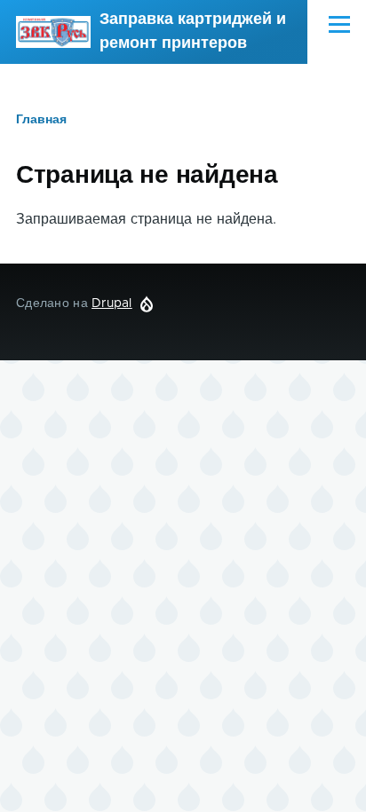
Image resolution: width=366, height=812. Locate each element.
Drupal (112, 303)
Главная (41, 120)
